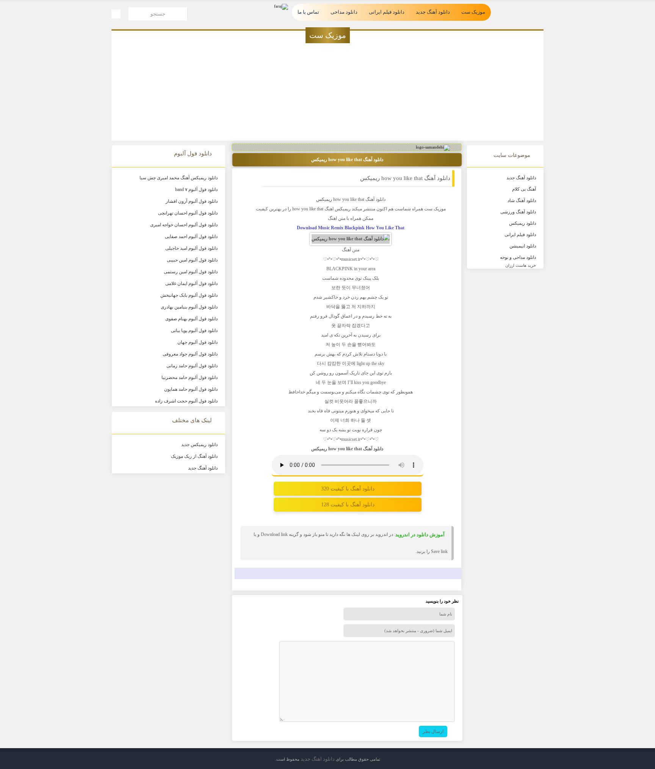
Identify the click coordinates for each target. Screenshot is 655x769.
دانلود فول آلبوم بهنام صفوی (191, 318)
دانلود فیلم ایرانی (386, 12)
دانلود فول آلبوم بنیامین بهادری (189, 307)
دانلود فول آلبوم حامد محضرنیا (189, 377)
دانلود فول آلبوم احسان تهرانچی (188, 213)
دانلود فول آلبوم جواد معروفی (190, 354)
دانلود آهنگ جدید (433, 12)
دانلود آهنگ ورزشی (518, 212)
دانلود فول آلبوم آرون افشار (192, 201)
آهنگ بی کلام (524, 189)
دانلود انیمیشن (522, 246)
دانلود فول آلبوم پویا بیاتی (194, 330)
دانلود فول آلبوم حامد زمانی (192, 365)
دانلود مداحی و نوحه (518, 257)
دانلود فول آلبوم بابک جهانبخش (189, 295)
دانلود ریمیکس (522, 223)
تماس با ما (308, 12)
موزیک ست (473, 12)
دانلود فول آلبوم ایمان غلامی (191, 283)
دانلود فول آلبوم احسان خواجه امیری (184, 224)
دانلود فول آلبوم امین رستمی (191, 271)
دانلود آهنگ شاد (522, 200)
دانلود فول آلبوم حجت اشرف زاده (186, 401)
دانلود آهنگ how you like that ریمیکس (405, 178)
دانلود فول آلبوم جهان (197, 342)
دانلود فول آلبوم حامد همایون (191, 389)
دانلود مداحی (344, 12)
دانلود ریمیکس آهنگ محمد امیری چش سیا (178, 177)
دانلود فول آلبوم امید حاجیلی (191, 248)
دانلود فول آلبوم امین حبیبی (192, 260)
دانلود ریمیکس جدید (199, 444)
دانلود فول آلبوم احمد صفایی (191, 236)
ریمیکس (324, 199)
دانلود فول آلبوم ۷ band (196, 189)
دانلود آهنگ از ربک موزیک (194, 456)
